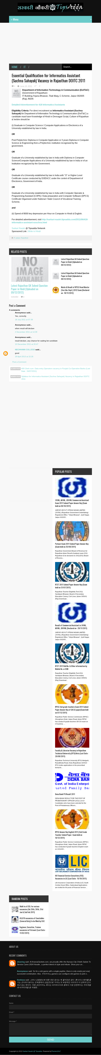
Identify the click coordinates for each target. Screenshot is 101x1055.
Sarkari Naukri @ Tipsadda (32, 1051)
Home (14, 67)
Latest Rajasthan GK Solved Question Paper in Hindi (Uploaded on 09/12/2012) (29, 289)
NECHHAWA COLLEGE (25, 350)
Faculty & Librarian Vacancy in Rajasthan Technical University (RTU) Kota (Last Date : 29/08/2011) (72, 753)
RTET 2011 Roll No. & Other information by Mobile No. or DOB (71, 667)
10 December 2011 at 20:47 (26, 344)
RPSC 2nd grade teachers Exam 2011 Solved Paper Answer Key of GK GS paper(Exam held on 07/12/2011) (71, 709)
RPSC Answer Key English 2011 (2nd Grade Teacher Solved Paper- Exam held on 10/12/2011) (71, 834)
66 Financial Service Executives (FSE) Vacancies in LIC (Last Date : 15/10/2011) (71, 877)
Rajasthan (24, 238)
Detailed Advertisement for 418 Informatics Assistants (38, 105)
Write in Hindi (34, 231)
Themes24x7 (56, 1051)
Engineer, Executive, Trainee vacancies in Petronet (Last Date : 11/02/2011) (33, 930)
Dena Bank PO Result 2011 (65, 794)
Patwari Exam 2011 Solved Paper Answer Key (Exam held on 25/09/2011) (72, 545)
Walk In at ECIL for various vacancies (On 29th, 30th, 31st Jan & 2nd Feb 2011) (31, 909)
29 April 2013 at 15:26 (24, 356)
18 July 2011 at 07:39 (24, 320)
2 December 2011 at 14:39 (26, 332)
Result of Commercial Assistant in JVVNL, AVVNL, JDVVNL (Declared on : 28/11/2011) (71, 627)
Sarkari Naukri (19, 228)
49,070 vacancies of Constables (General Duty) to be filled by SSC (32, 919)
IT (25, 67)
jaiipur (18, 238)
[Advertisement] (50, 45)
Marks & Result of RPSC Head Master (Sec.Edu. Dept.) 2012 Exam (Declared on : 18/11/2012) (75, 290)
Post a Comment (19, 362)
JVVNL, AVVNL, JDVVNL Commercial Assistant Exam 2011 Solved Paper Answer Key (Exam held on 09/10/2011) (72, 503)
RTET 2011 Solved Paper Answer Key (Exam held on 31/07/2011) (71, 586)
